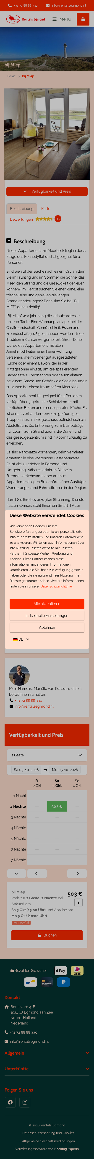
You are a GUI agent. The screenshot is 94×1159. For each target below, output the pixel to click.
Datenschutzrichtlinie (56, 586)
